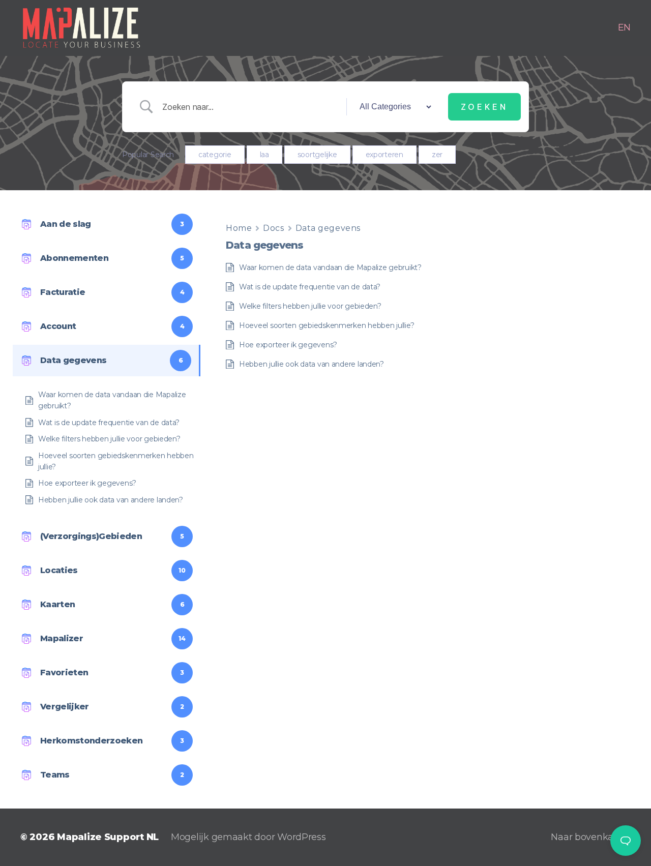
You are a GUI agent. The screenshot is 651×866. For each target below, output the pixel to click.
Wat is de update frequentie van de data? (109, 422)
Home (239, 228)
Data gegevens (328, 228)
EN (624, 27)
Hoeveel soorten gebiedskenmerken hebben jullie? (115, 461)
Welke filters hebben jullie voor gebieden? (109, 438)
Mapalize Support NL (108, 837)
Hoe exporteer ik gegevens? (87, 483)
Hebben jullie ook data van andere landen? (110, 499)
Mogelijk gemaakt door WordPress (248, 837)
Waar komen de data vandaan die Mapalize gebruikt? (112, 400)
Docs (273, 228)
